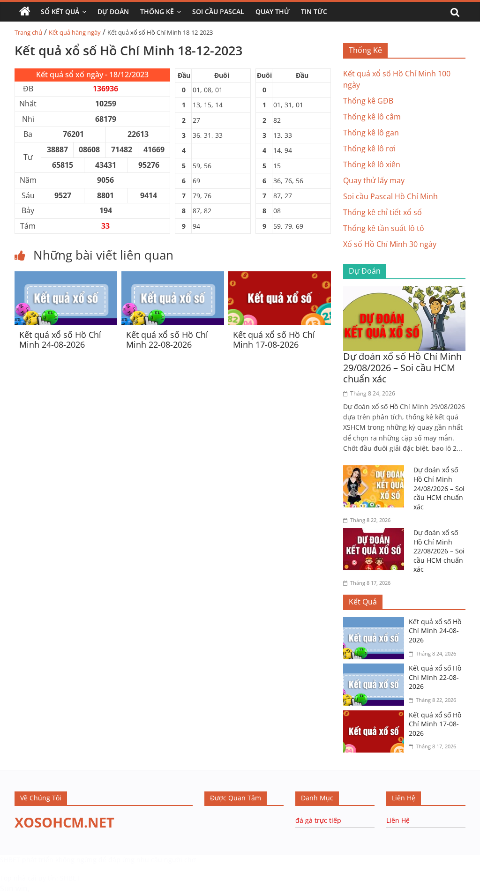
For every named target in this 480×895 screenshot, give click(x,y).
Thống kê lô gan (371, 132)
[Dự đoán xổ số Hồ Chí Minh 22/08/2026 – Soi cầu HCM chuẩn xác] (376, 534)
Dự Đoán (113, 11)
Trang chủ (28, 32)
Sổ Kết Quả (60, 11)
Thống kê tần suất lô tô (383, 228)
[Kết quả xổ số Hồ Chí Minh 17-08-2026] (279, 277)
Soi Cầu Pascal (218, 11)
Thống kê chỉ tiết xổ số (382, 212)
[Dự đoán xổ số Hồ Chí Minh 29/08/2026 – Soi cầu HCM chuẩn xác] (404, 292)
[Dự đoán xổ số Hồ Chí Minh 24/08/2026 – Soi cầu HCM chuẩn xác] (376, 471)
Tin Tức (314, 11)
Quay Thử (272, 11)
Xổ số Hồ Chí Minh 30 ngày (389, 244)
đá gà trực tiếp (318, 820)
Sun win (14, 888)
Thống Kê (157, 11)
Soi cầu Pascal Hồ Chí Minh (390, 196)
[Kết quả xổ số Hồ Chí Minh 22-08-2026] (172, 277)
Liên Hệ (398, 820)
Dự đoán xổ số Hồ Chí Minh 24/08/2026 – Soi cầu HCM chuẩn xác (439, 488)
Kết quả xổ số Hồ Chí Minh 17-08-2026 (274, 340)
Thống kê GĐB (368, 101)
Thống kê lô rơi (369, 148)
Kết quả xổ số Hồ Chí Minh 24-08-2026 (60, 340)
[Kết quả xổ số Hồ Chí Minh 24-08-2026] (66, 277)
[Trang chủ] (25, 12)
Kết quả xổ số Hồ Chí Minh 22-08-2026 (167, 340)
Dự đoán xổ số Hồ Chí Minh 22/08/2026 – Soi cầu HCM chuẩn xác (439, 551)
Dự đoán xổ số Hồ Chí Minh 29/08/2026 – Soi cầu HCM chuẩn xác (402, 367)
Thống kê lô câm (372, 117)
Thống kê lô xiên (371, 164)
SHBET (10, 859)
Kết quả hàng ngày (75, 32)
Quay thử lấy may (374, 180)
